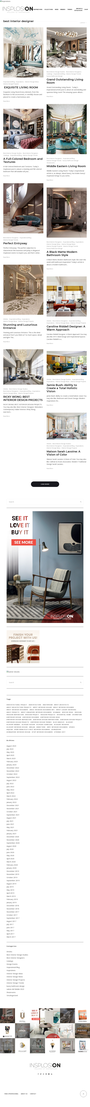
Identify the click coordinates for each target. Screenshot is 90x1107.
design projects (48, 714)
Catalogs (49, 74)
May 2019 (10, 890)
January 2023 (11, 765)
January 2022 (11, 802)
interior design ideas (51, 717)
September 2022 (13, 777)
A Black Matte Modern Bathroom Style (62, 253)
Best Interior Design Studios (56, 72)
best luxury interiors (66, 709)
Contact (33, 1094)
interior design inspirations (46, 719)
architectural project (17, 705)
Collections (48, 9)
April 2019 (10, 893)
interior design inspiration (20, 719)
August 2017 (11, 921)
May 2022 (10, 790)
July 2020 (10, 849)
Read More (6, 101)
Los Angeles (59, 722)
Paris (72, 727)
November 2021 (13, 808)
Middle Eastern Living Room (66, 166)
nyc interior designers (58, 727)
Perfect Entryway (15, 243)
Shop (86, 9)
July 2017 (10, 924)
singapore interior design (19, 732)
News (56, 9)
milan (32, 727)
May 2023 (10, 752)
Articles (5, 319)
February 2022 (12, 799)
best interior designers (18, 709)
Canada (57, 712)
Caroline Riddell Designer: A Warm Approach (66, 328)
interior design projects (18, 722)
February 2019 (12, 899)
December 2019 (13, 871)
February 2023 (12, 761)
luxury (70, 722)
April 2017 (10, 934)
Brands (62, 9)
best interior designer (64, 707)
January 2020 (11, 868)
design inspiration (16, 714)
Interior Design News (68, 244)
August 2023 (11, 746)
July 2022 (10, 783)
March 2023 (11, 758)
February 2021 (12, 830)
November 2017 (13, 912)
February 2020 (12, 865)
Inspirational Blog (9, 82)
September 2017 (13, 918)
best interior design (43, 707)
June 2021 (10, 824)
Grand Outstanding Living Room (65, 81)
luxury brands (14, 724)
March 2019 (11, 896)
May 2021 (10, 827)
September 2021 (13, 815)
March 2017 (11, 937)
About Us (24, 1094)
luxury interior (62, 724)
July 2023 (10, 749)
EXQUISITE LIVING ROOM (21, 87)
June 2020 (10, 852)
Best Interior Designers (73, 72)
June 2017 (10, 927)
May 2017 (10, 930)
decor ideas (68, 712)
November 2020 (13, 840)
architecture (35, 705)
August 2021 (11, 818)
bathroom (48, 705)
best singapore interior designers (37, 712)
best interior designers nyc (43, 709)
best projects (13, 712)
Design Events (12, 964)
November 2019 (13, 874)
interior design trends (42, 722)
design (78, 712)
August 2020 (11, 846)
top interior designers (43, 732)
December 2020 (13, 837)
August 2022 (11, 780)
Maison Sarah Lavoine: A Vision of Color (63, 453)
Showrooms (51, 163)
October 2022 (12, 774)
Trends (69, 9)
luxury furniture (45, 724)
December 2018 (13, 905)
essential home (64, 714)
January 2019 (11, 902)
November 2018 (13, 909)
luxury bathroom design (55, 76)
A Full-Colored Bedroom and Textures (23, 160)
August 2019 (11, 884)
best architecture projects (19, 707)
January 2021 (11, 833)
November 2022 (13, 771)
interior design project (71, 719)
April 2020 (10, 858)
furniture (78, 714)
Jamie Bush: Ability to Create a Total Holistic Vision (62, 388)
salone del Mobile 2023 (15, 989)
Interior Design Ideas (32, 82)
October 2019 (12, 877)
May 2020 (10, 855)
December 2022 (13, 768)
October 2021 (12, 811)
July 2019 (10, 887)
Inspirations (37, 9)
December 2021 (13, 805)
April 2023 (10, 755)
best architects (62, 705)
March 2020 (11, 862)
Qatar (10, 729)
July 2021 (10, 821)
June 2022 (10, 786)
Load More (45, 484)
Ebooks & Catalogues (78, 9)
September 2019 (13, 880)
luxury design (29, 724)
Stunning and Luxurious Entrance (20, 326)
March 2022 (11, 796)
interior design (14, 717)
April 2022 (10, 793)
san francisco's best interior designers (32, 729)
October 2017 (12, 915)
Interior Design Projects (11, 84)
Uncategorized (12, 995)
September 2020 (13, 843)
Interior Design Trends (73, 74)
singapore (57, 729)
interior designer (31, 717)
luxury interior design (18, 727)
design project (32, 714)
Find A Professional (11, 1094)
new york (41, 727)
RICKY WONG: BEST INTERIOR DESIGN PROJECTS (23, 398)
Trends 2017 (60, 732)
